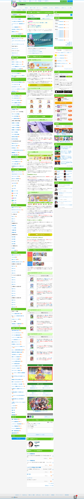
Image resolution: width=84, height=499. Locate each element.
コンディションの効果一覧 (16, 337)
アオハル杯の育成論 (15, 116)
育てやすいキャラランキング (16, 209)
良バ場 (47, 304)
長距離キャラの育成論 (15, 129)
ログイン (70, 1)
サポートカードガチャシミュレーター (18, 44)
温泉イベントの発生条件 (16, 356)
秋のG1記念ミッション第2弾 (16, 68)
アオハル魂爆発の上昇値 (16, 102)
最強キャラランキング (15, 207)
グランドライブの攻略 (15, 73)
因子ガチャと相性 (15, 145)
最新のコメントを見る (40, 434)
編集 (20, 1)
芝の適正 (13, 248)
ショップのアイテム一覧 (16, 84)
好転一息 (46, 315)
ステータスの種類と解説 (16, 335)
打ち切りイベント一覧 (15, 319)
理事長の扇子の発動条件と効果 (17, 352)
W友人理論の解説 (15, 154)
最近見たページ (59, 126)
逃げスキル (13, 266)
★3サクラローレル (15, 48)
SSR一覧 (14, 183)
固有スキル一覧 (14, 259)
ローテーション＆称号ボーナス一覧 (18, 89)
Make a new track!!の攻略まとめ (17, 82)
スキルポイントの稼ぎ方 (16, 368)
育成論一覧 (26, 7)
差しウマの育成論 (15, 132)
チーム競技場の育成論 (15, 118)
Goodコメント (68, 50)
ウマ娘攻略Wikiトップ (15, 14)
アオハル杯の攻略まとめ (16, 95)
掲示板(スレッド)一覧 (49, 485)
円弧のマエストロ (47, 278)
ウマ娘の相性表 (45, 7)
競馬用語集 (13, 414)
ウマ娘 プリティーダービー (64, 74)
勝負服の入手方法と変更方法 (16, 379)
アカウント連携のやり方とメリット (18, 386)
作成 (25, 1)
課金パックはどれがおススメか (17, 381)
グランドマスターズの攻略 (16, 19)
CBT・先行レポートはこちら (63, 141)
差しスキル (13, 270)
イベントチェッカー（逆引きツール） (35, 27)
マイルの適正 (14, 227)
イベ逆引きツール (63, 7)
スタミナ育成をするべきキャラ (34, 50)
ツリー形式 (38, 423)
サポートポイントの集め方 (16, 370)
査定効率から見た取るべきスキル (17, 261)
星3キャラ (13, 216)
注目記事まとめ (34, 18)
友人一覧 (14, 202)
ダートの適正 (14, 250)
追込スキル (13, 284)
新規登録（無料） (64, 1)
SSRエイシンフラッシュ (16, 55)
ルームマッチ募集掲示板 (16, 428)
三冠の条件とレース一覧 (16, 354)
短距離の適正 (14, 225)
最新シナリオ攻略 (32, 7)
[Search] (71, 15)
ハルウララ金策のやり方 (16, 365)
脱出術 (49, 286)
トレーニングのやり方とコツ (16, 332)
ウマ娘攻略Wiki (21, 4)
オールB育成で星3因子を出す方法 (17, 150)
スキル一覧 (13, 257)
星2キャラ (13, 218)
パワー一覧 (15, 195)
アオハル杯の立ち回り (15, 98)
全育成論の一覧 (14, 109)
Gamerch (13, 1)
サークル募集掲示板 (15, 421)
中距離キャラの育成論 (15, 127)
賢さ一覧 (14, 200)
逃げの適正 (13, 236)
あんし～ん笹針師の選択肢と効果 (17, 349)
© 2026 (12, 497)
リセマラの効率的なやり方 (16, 161)
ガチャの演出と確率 (15, 163)
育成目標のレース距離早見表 (16, 323)
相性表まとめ (14, 31)
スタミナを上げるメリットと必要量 (35, 51)
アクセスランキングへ (68, 68)
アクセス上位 (59, 50)
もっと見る (51, 483)
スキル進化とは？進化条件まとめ (17, 21)
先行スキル (13, 268)
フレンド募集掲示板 (15, 27)
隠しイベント (39, 7)
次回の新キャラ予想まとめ (16, 29)
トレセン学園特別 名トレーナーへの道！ (18, 66)
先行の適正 (13, 239)
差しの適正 (13, 241)
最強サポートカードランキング (17, 171)
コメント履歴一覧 (69, 42)
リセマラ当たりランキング (16, 159)
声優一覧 (13, 412)
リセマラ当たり (51, 7)
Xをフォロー (19, 438)
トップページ (20, 7)
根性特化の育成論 (15, 136)
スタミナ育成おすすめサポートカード (36, 53)
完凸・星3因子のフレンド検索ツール (63, 52)
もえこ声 (31, 15)
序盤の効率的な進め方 (15, 330)
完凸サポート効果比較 (15, 178)
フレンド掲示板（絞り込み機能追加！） (35, 25)
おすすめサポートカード (16, 86)
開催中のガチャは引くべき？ (16, 38)
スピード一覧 (15, 190)
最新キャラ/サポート (47, 18)
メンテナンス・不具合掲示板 (16, 423)
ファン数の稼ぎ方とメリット (16, 339)
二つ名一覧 (13, 405)
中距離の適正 (14, 230)
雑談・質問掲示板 (15, 419)
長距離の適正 (14, 232)
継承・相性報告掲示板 (15, 430)
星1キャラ (13, 221)
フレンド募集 (70, 7)
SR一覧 (14, 185)
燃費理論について (15, 152)
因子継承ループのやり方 (16, 344)
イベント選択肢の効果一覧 (16, 313)
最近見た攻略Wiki (68, 126)
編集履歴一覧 (69, 43)
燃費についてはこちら (40, 234)
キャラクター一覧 (15, 212)
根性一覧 (14, 198)
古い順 (35, 425)
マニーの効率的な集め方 (16, 363)
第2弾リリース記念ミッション (17, 64)
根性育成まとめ (14, 91)
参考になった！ (49, 16)
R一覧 (14, 188)
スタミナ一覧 (15, 193)
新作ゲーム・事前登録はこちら (63, 133)
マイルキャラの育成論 (15, 125)
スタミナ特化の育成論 (15, 134)
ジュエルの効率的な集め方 (16, 361)
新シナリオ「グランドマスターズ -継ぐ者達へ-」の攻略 (38, 22)
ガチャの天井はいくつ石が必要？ (17, 384)
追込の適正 (13, 243)
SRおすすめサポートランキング (17, 174)
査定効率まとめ (57, 7)
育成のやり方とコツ (15, 143)
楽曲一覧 (13, 410)
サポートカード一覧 (15, 176)
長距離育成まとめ (40, 85)
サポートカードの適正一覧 (16, 100)
